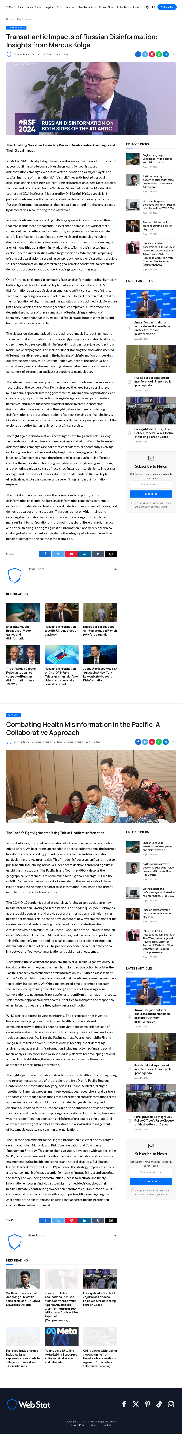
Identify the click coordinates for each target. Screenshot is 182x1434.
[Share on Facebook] (138, 54)
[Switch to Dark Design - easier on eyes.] (147, 7)
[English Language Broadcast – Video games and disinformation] (23, 612)
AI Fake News (106, 7)
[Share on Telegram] (166, 54)
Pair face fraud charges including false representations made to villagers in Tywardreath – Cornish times (23, 1358)
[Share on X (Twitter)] (145, 54)
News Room (23, 54)
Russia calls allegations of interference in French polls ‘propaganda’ (100, 630)
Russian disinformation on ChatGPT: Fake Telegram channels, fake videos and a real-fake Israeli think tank (61, 676)
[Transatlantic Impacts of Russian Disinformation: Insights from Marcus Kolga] (91, 98)
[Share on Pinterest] (152, 54)
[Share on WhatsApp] (159, 54)
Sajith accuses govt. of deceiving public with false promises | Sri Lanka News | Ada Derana (158, 182)
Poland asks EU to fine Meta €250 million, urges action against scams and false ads (61, 1356)
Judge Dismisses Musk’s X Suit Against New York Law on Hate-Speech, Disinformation (100, 674)
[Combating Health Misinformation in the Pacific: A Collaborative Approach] (91, 786)
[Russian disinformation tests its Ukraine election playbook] (62, 612)
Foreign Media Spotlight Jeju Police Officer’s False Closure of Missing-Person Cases (154, 433)
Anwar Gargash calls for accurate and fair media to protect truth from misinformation (152, 328)
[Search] (153, 7)
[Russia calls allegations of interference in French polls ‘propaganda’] (100, 612)
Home (20, 7)
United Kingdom (44, 7)
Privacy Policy (149, 507)
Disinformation (87, 7)
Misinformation (66, 7)
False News (124, 7)
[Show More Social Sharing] (173, 54)
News (29, 7)
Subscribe (167, 7)
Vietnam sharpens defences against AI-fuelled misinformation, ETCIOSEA (159, 204)
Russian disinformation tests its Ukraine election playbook (61, 630)
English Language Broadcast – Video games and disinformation (18, 632)
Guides (137, 7)
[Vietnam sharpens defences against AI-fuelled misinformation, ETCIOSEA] (133, 205)
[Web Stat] (9, 7)
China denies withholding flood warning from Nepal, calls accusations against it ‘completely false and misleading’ (100, 1358)
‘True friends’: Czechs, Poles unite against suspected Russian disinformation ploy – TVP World (21, 676)
